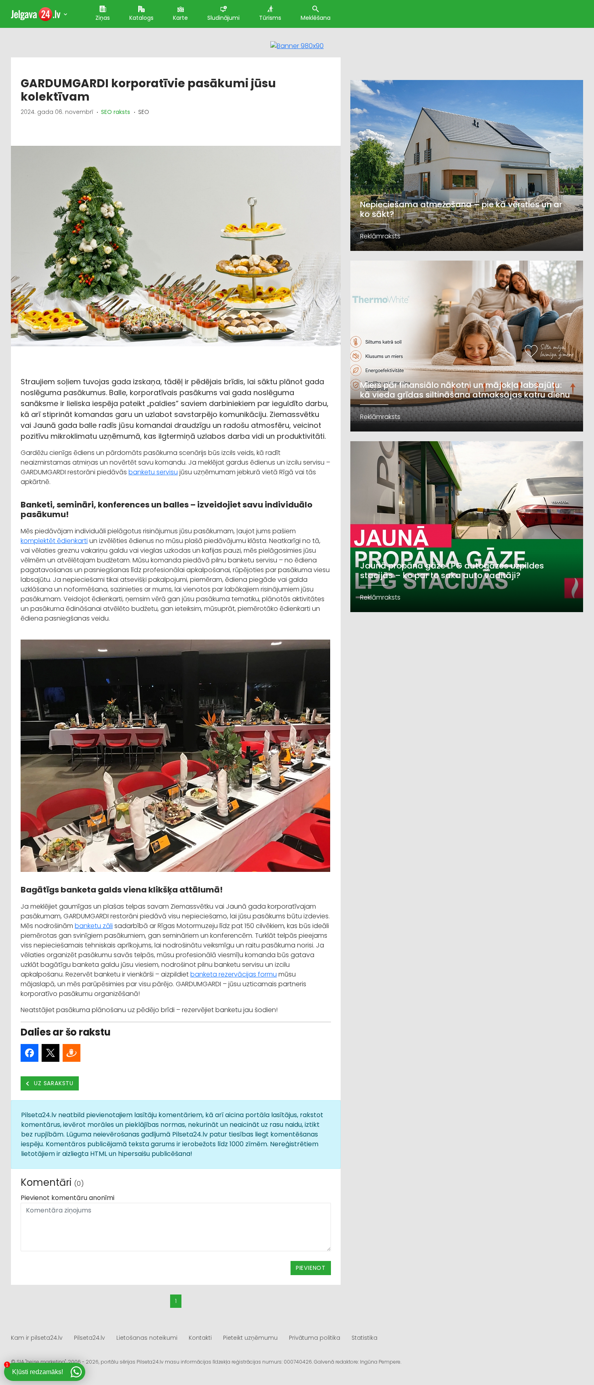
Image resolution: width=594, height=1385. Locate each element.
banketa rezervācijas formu (233, 974)
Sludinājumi (223, 18)
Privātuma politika (314, 1338)
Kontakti (200, 1338)
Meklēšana (316, 18)
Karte (180, 18)
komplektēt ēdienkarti (54, 540)
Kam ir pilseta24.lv (37, 1338)
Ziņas (102, 18)
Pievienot (311, 1268)
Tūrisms (270, 18)
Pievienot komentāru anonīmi (67, 1197)
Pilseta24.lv (89, 1338)
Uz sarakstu (53, 1083)
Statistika (364, 1338)
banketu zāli (94, 925)
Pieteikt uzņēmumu (250, 1338)
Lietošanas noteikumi (146, 1338)
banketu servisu (153, 472)
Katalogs (141, 18)
